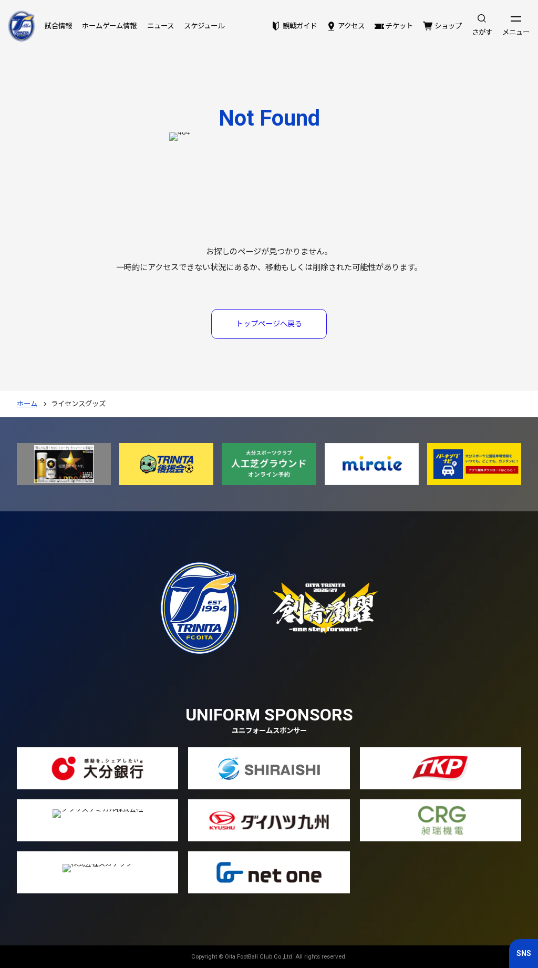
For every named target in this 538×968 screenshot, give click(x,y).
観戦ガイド (299, 26)
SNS (523, 953)
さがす (482, 32)
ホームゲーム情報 (109, 26)
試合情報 (58, 26)
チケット (399, 26)
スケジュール (204, 26)
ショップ (447, 26)
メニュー (516, 32)
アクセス (351, 26)
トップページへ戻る (269, 324)
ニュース (160, 26)
